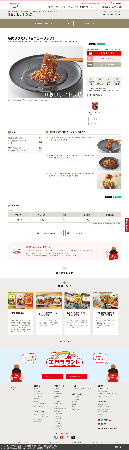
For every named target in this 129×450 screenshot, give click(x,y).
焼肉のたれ (37, 388)
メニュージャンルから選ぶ (41, 417)
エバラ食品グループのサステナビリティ (108, 393)
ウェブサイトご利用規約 (15, 442)
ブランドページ (61, 7)
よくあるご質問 (102, 404)
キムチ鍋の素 (57, 416)
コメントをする (107, 58)
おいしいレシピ (73, 7)
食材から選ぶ (37, 422)
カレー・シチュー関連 (40, 403)
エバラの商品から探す (40, 419)
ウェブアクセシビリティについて (31, 442)
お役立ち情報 (84, 7)
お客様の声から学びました (104, 407)
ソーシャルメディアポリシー (47, 442)
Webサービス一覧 (76, 409)
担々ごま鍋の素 (58, 423)
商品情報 (50, 7)
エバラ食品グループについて (105, 388)
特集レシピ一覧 (65, 342)
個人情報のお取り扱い (77, 442)
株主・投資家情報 (102, 391)
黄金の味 (56, 388)
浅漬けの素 (57, 411)
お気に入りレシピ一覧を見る (112, 49)
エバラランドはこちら (53, 377)
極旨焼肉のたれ (58, 393)
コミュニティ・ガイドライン (63, 442)
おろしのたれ (57, 401)
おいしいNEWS (76, 397)
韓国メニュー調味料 (39, 406)
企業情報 (115, 7)
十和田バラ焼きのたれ (60, 408)
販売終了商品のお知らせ (104, 409)
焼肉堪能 (56, 396)
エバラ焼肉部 (75, 399)
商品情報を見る (95, 123)
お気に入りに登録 (107, 53)
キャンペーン (95, 7)
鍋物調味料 (37, 398)
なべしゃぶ (57, 421)
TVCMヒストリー (76, 407)
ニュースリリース (102, 396)
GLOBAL (104, 3)
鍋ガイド (74, 402)
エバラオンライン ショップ (106, 428)
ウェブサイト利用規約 (37, 448)
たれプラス (57, 406)
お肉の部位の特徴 (49, 233)
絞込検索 (86, 23)
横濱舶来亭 (57, 428)
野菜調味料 (37, 401)
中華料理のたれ (38, 393)
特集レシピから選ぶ (39, 414)
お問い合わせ (101, 414)
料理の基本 (79, 233)
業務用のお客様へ (93, 3)
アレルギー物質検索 (103, 412)
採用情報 (82, 3)
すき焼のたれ (57, 418)
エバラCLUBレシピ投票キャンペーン (81, 388)
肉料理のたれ (37, 391)
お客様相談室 (105, 7)
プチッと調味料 (38, 396)
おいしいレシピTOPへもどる (111, 14)
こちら (45, 100)
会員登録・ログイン (76, 377)
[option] (20, 313)
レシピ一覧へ (94, 119)
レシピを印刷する (107, 64)
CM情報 (74, 404)
